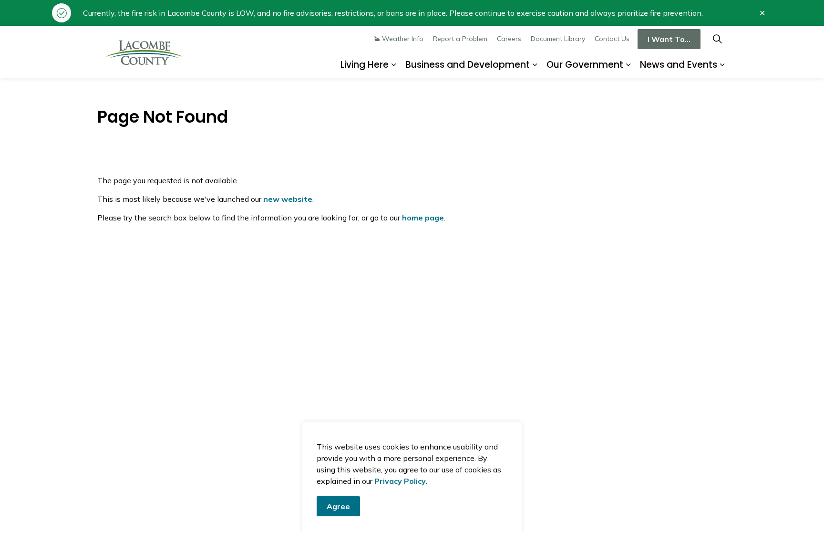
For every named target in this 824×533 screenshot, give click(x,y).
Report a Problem (460, 38)
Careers (509, 38)
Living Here (364, 64)
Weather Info (402, 38)
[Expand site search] (717, 39)
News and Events (678, 64)
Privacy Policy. (400, 481)
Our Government (584, 64)
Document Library (558, 38)
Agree (338, 506)
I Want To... (669, 39)
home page (423, 217)
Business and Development (467, 64)
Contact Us (612, 38)
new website (287, 199)
